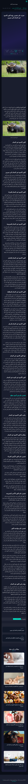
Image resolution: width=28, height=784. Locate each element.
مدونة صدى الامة (14, 4)
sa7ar (11, 53)
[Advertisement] (14, 34)
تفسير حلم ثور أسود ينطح (18, 395)
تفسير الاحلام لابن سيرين (16, 8)
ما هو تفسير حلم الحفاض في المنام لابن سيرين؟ (14, 686)
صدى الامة (24, 8)
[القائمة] (26, 1)
